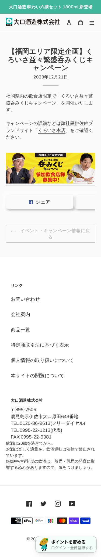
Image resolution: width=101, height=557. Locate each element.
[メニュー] (91, 22)
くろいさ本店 (51, 130)
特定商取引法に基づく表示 (40, 345)
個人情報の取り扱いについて (42, 360)
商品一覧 (20, 329)
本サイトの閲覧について (37, 375)
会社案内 (20, 314)
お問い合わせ (25, 299)
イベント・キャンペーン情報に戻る (54, 234)
